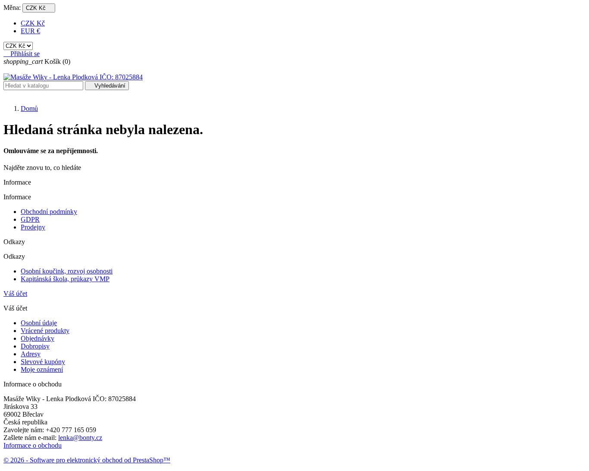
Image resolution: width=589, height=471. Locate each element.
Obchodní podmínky (49, 211)
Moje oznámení (42, 369)
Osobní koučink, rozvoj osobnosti (67, 271)
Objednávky (37, 338)
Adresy (31, 354)
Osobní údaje (39, 323)
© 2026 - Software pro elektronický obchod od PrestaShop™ (86, 460)
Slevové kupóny (43, 361)
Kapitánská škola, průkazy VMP (65, 279)
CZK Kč (33, 23)
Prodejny (33, 227)
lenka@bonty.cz (80, 437)
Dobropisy (35, 346)
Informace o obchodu (32, 445)
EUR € (30, 31)
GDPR (30, 219)
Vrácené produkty (45, 330)
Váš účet (15, 293)
